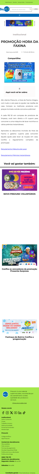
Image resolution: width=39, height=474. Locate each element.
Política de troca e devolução (10, 452)
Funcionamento (29, 2)
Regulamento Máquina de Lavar (14, 149)
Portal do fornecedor (8, 427)
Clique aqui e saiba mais (19, 403)
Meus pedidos (6, 444)
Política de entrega (7, 454)
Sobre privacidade (7, 425)
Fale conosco (6, 446)
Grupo (3, 421)
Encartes (15, 2)
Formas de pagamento (8, 448)
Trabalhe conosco (7, 423)
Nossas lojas (5, 429)
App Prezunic (6, 438)
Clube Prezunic (8, 2)
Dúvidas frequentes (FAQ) (9, 450)
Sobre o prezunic (7, 419)
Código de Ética (6, 436)
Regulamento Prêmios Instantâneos (15, 155)
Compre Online (21, 2)
